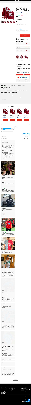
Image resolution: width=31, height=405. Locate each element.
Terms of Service (23, 391)
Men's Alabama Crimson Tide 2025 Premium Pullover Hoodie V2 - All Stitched (5, 116)
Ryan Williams (23, 24)
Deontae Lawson (19, 26)
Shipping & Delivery (24, 388)
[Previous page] (2, 13)
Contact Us (13, 388)
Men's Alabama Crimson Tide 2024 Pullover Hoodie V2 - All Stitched (26, 116)
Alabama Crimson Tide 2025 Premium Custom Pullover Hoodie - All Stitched (12, 116)
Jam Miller (18, 24)
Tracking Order (13, 390)
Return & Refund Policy (24, 387)
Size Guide (20, 29)
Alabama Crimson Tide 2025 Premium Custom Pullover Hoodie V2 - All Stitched (19, 116)
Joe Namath (25, 26)
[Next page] (14, 13)
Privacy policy (23, 390)
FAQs (12, 389)
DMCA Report (27, 396)
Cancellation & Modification (25, 389)
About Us (12, 387)
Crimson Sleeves (19, 19)
